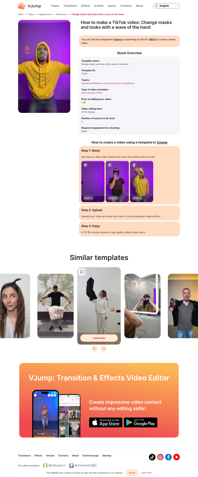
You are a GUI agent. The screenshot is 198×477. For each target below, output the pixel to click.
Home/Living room (112, 83)
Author (112, 5)
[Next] (103, 348)
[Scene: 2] (117, 181)
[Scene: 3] (141, 181)
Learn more (56, 331)
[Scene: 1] (93, 181)
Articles (98, 5)
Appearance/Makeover (92, 83)
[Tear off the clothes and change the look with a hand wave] (45, 413)
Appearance (45, 14)
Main (20, 14)
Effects (85, 5)
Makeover (61, 14)
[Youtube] (176, 457)
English (164, 5)
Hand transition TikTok (91, 93)
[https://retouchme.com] (54, 465)
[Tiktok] (152, 457)
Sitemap (106, 455)
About (139, 5)
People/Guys (128, 83)
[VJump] (29, 5)
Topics (55, 5)
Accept (132, 472)
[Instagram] (160, 457)
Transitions (70, 5)
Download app (91, 455)
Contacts (126, 5)
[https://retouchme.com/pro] (83, 465)
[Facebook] (168, 457)
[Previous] (94, 348)
